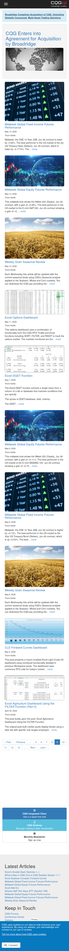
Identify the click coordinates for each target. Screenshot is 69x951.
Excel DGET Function (18, 375)
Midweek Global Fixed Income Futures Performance (29, 125)
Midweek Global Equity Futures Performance (33, 189)
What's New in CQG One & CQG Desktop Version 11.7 (32, 875)
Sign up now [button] (34, 838)
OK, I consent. (11, 945)
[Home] (59, 4)
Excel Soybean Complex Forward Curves (26, 878)
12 (13, 747)
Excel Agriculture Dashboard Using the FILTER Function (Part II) (29, 705)
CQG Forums (11, 913)
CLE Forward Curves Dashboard (26, 647)
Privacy (34, 919)
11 (6, 747)
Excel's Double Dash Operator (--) (22, 871)
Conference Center (14, 916)
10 (64, 742)
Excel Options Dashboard (21, 317)
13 (19, 747)
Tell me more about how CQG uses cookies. (24, 934)
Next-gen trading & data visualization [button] (34, 827)
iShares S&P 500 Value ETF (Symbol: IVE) (26, 891)
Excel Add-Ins (12, 887)
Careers (9, 920)
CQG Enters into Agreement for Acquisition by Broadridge (33, 38)
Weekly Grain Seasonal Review (25, 262)
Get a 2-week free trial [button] (34, 815)
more (34, 149)
